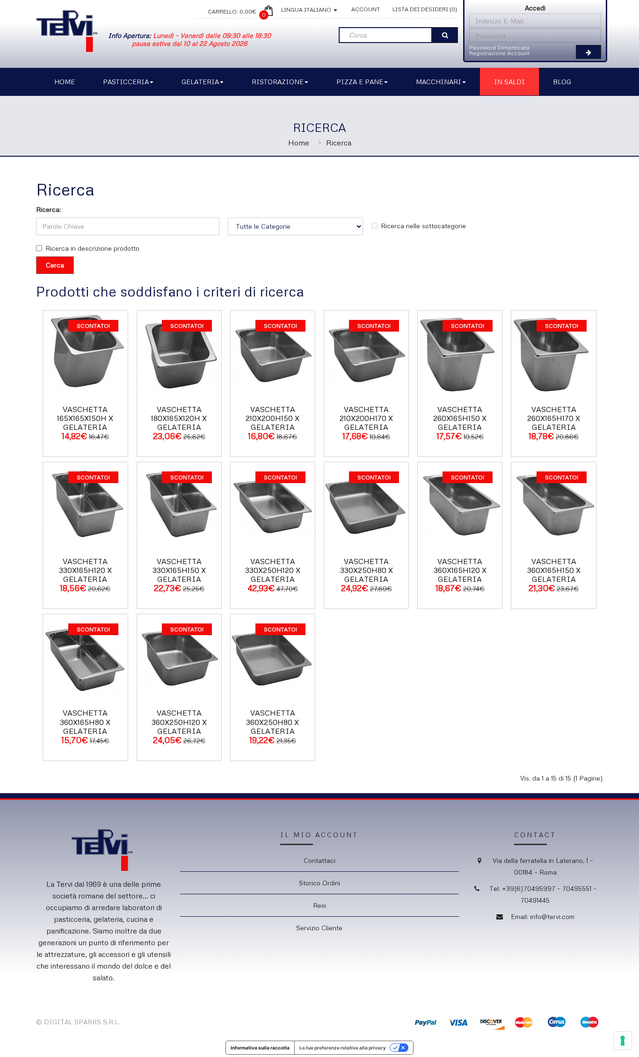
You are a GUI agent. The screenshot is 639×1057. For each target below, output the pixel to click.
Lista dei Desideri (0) (424, 9)
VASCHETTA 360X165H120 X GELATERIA (460, 570)
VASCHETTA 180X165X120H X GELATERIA (179, 418)
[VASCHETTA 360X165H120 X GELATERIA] (460, 503)
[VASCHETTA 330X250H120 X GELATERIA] (273, 503)
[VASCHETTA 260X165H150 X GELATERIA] (460, 351)
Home (298, 142)
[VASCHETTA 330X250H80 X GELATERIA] (366, 503)
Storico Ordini (319, 883)
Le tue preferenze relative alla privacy (342, 1047)
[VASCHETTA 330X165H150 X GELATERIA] (179, 503)
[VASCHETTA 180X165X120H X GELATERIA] (179, 351)
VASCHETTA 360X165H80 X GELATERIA (85, 721)
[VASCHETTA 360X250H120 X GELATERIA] (179, 655)
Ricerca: (48, 209)
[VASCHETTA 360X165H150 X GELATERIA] (553, 503)
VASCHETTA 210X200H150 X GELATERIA (272, 418)
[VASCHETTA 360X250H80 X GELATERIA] (273, 655)
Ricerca (338, 142)
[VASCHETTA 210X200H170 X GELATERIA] (366, 351)
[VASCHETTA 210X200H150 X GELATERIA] (273, 351)
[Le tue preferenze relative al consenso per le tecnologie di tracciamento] (623, 1041)
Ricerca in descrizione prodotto (92, 248)
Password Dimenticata (499, 47)
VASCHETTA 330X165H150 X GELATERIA (179, 570)
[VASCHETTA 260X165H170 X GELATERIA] (553, 351)
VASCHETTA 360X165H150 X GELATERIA (554, 570)
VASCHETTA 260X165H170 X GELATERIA (553, 418)
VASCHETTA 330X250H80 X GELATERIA (366, 570)
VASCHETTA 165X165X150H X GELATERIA (85, 418)
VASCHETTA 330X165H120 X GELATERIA (85, 570)
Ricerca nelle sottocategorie (423, 226)
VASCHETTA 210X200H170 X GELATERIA (366, 418)
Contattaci (319, 860)
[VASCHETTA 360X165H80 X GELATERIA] (85, 655)
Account (365, 9)
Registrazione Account (499, 53)
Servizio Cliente (319, 928)
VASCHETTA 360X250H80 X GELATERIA (272, 721)
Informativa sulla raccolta (260, 1047)
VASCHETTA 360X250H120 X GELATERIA (179, 721)
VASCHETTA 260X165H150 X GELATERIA (460, 418)
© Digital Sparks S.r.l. (78, 1022)
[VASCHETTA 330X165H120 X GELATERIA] (85, 503)
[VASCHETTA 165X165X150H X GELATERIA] (85, 351)
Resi (319, 905)
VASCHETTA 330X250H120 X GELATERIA (272, 570)
